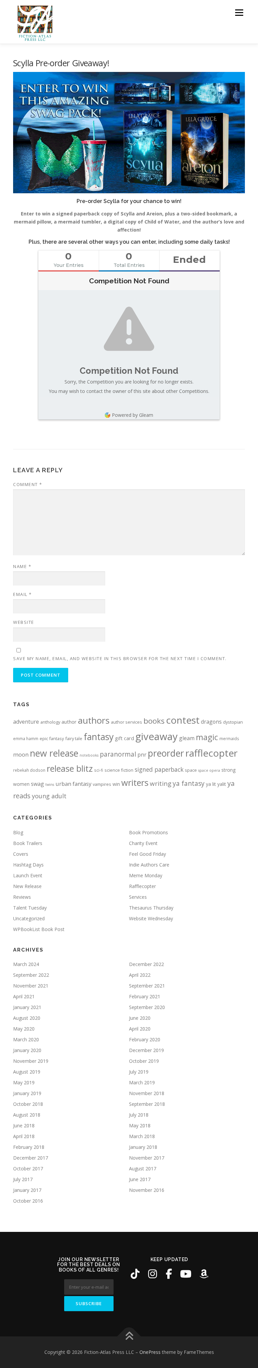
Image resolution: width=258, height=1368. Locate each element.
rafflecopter (211, 753)
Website (23, 622)
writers (134, 782)
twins (49, 784)
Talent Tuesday (30, 907)
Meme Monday (145, 875)
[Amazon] (204, 1274)
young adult (49, 796)
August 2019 (26, 1072)
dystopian (233, 722)
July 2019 (138, 1072)
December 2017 (30, 1158)
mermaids (229, 738)
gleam (187, 738)
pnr (141, 754)
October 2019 (144, 1061)
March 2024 (26, 964)
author (69, 722)
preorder (166, 753)
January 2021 (27, 1007)
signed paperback (159, 769)
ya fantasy (189, 783)
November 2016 (146, 1190)
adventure (26, 721)
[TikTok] (135, 1274)
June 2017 (139, 1179)
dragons (211, 721)
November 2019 (30, 1061)
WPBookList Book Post (38, 929)
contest (183, 720)
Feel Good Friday (147, 854)
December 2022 (146, 964)
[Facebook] (169, 1274)
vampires (102, 784)
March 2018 (142, 1136)
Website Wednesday (151, 918)
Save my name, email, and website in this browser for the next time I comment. (120, 658)
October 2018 (28, 1104)
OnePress (150, 1352)
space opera (209, 770)
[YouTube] (186, 1274)
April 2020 (139, 1028)
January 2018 (143, 1147)
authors (94, 720)
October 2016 (28, 1201)
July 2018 (138, 1115)
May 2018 (139, 1125)
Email (22, 594)
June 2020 (139, 1018)
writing (160, 783)
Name (22, 566)
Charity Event (143, 843)
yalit (221, 784)
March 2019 (142, 1082)
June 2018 (24, 1125)
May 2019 (24, 1082)
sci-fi (98, 770)
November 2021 (30, 985)
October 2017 (28, 1168)
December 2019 (146, 1050)
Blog (18, 832)
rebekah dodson (29, 770)
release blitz (70, 768)
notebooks (89, 755)
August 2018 (26, 1115)
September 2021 (147, 985)
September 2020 (147, 1007)
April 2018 (24, 1136)
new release (54, 753)
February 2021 (144, 996)
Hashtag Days (28, 864)
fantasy (99, 737)
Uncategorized (29, 918)
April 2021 (24, 996)
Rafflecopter (142, 886)
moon (21, 754)
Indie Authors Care (149, 864)
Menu (239, 12)
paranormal (118, 754)
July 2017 (23, 1179)
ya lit (211, 784)
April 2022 (139, 975)
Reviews (22, 897)
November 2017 (146, 1158)
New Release (27, 886)
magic (207, 737)
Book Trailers (27, 843)
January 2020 (27, 1050)
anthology (50, 722)
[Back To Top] (129, 1337)
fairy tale (73, 738)
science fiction (118, 770)
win (116, 784)
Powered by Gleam (132, 415)
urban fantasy (73, 784)
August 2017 (142, 1168)
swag (37, 784)
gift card (124, 738)
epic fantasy (52, 738)
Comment (27, 484)
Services (138, 897)
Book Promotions (148, 832)
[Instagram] (152, 1274)
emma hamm (25, 738)
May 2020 (24, 1028)
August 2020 (26, 1018)
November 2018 (146, 1093)
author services (126, 722)
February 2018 (28, 1147)
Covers (20, 854)
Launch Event (27, 875)
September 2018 (147, 1104)
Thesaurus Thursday (151, 907)
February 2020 (144, 1039)
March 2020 (26, 1039)
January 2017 (27, 1190)
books (154, 721)
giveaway (156, 736)
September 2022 (31, 975)
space (191, 770)
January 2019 (27, 1093)
